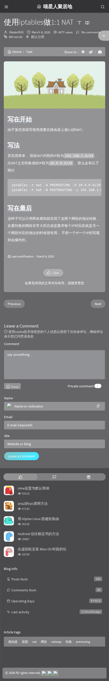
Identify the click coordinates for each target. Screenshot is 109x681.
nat (34, 642)
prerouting (83, 642)
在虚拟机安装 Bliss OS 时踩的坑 (42, 549)
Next (98, 304)
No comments (90, 32)
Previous (14, 304)
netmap (56, 642)
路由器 (12, 642)
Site (7, 435)
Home (17, 51)
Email (9, 417)
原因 (25, 642)
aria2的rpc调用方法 (33, 503)
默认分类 (37, 37)
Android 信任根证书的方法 (38, 534)
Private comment (81, 386)
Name (9, 398)
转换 (69, 642)
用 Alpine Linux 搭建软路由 (38, 518)
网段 (44, 642)
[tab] (20, 477)
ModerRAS (16, 32)
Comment (13, 344)
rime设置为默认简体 (33, 488)
